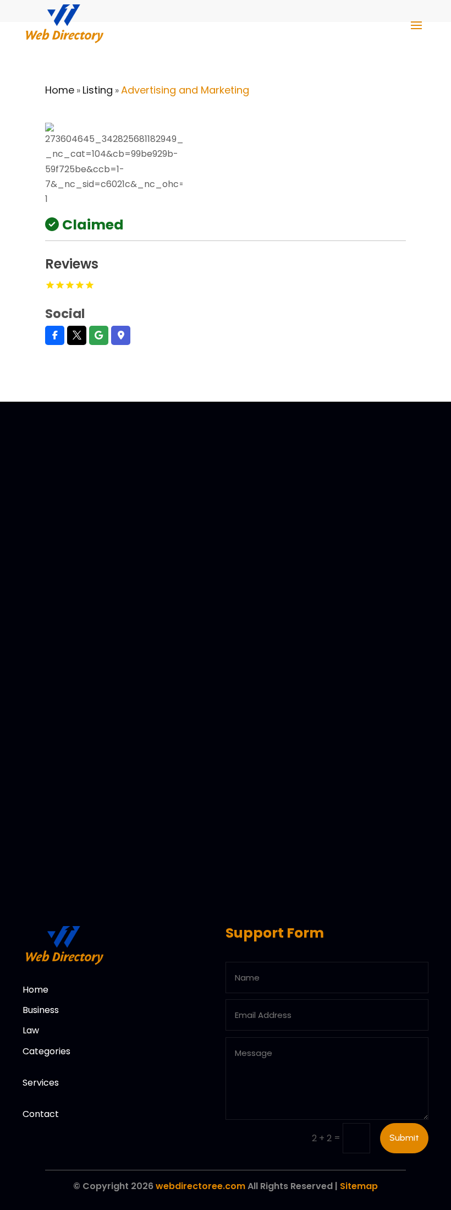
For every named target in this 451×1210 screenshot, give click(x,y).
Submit (404, 1137)
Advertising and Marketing (185, 90)
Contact (41, 1114)
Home (59, 90)
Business (41, 1010)
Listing (97, 90)
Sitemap (359, 1186)
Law (31, 1030)
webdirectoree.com (200, 1186)
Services (41, 1082)
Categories (46, 1051)
